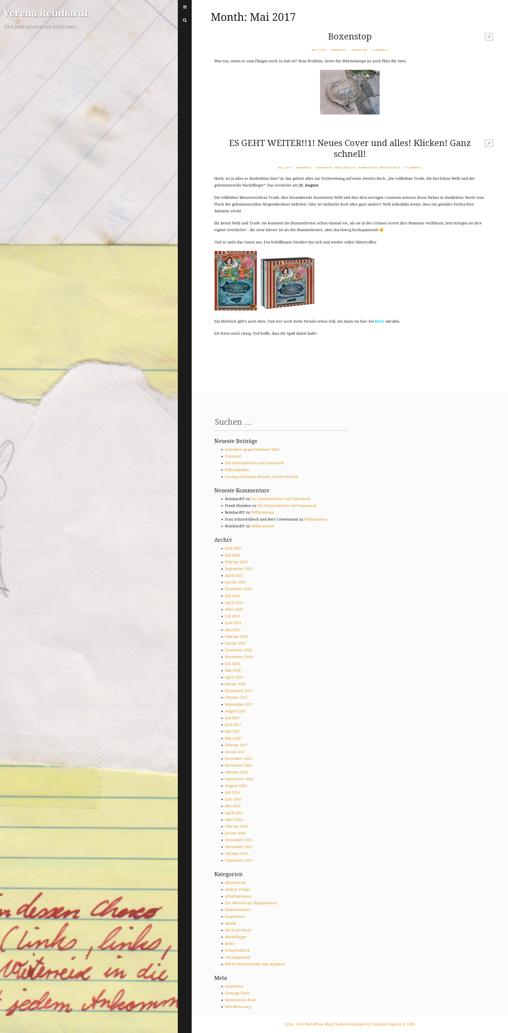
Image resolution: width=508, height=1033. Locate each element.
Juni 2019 (233, 623)
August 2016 (235, 786)
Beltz (380, 321)
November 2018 (238, 657)
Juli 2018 (232, 664)
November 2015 (238, 847)
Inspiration (359, 49)
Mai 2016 (233, 806)
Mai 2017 (233, 731)
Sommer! (233, 456)
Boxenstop (350, 36)
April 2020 (234, 603)
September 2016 (239, 779)
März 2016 (234, 820)
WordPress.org (238, 1007)
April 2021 (234, 575)
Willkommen (262, 512)
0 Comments (380, 49)
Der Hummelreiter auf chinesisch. (255, 463)
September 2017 (239, 704)
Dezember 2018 (238, 650)
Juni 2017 (233, 725)
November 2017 (238, 691)
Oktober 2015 (236, 853)
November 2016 (238, 765)
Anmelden (234, 986)
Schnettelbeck (237, 950)
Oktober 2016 (236, 772)
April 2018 (234, 677)
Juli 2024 (232, 555)
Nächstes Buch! (390, 167)
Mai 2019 (233, 630)
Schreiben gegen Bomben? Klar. (252, 449)
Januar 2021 (235, 582)
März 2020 (234, 609)
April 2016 (234, 813)
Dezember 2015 (238, 840)
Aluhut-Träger (238, 889)
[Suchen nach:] (280, 423)
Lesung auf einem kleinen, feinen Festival (261, 477)
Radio (230, 944)
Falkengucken (237, 470)
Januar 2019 (235, 643)
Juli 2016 (232, 792)
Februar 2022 (236, 562)
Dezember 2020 (238, 589)
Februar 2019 (236, 636)
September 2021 (239, 569)
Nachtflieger (236, 937)
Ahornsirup (324, 167)
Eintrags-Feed (237, 993)
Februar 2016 (236, 826)
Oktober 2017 (236, 697)
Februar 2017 (236, 745)
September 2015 (239, 860)
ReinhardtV (338, 49)
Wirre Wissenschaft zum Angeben (255, 964)
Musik (230, 923)
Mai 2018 (233, 670)
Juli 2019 (232, 616)
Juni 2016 (233, 799)
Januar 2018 (235, 684)
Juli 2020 (232, 596)
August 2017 (235, 711)
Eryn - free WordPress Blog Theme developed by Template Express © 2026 (350, 1024)
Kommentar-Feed (240, 1000)
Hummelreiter (367, 167)
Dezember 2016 (238, 758)
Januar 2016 (235, 833)
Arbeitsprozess (345, 167)
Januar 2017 (235, 752)
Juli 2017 (232, 718)
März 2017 (234, 738)
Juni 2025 (233, 548)
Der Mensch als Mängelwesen (251, 903)
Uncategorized (237, 957)
